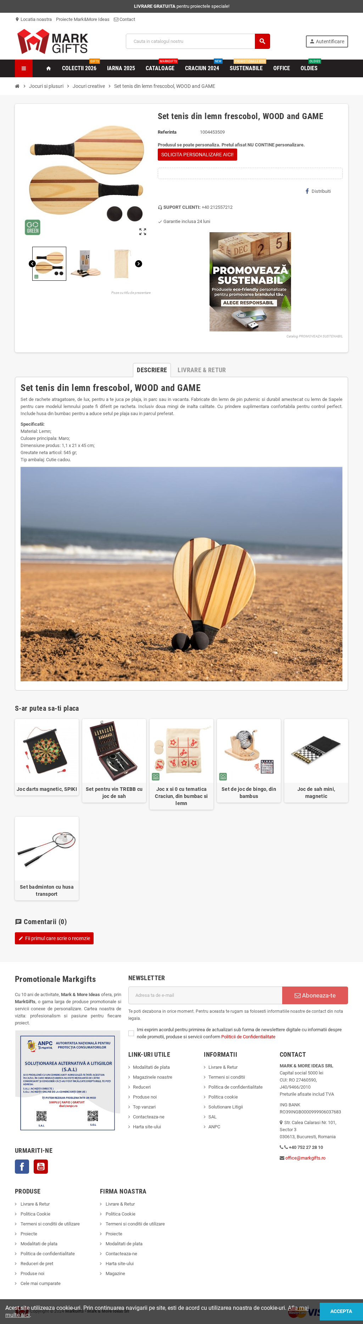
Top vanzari (144, 1107)
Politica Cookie (34, 1214)
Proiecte (28, 1233)
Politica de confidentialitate (235, 1087)
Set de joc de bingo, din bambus (249, 792)
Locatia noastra (33, 19)
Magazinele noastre (152, 1077)
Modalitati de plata (151, 1067)
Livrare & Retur (223, 1067)
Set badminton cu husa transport (47, 890)
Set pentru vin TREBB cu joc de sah (114, 792)
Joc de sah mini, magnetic (316, 792)
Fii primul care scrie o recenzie (54, 938)
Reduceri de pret (36, 1263)
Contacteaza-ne (148, 1116)
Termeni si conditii (226, 1077)
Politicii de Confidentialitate (248, 1036)
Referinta (167, 132)
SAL (212, 1116)
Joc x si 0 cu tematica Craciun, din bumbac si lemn (181, 796)
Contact (126, 19)
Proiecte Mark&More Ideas (83, 19)
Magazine (115, 1273)
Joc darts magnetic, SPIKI (47, 789)
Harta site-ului (147, 1126)
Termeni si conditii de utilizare (49, 1224)
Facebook (22, 1167)
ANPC (214, 1126)
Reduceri (142, 1087)
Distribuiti (321, 191)
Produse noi (145, 1097)
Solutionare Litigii (225, 1107)
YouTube (41, 1167)
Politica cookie (223, 1097)
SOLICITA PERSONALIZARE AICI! (197, 154)
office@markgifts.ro (305, 1158)
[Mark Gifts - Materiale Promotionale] (52, 41)
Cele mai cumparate (40, 1283)
